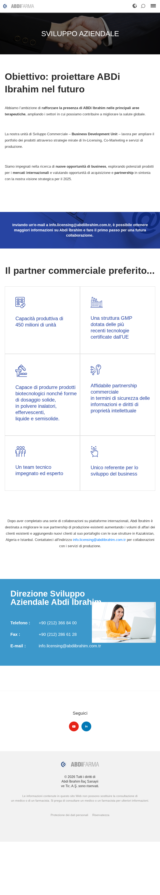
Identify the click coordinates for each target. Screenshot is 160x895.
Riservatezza (100, 815)
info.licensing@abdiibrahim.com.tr (99, 540)
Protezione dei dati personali (69, 815)
